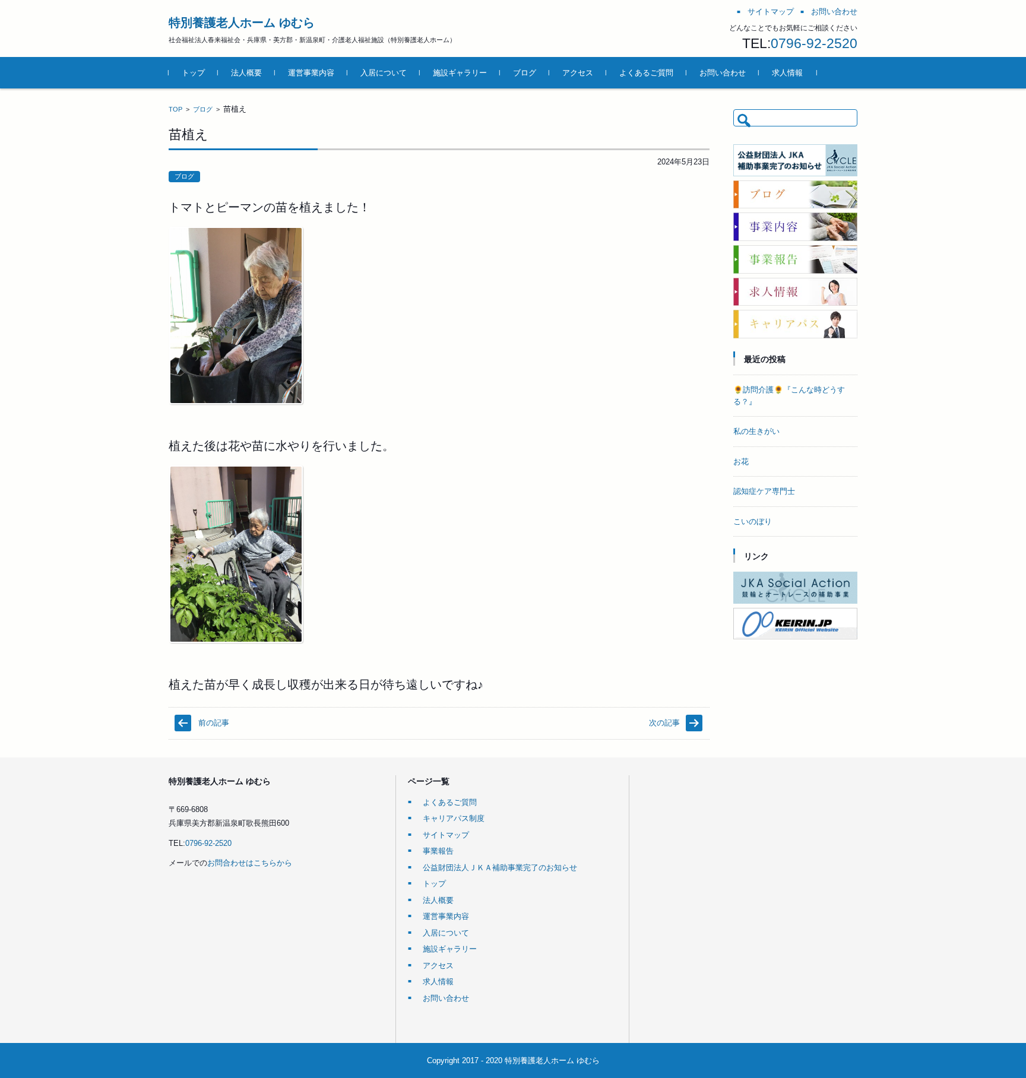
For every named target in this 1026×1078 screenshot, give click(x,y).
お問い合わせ (722, 72)
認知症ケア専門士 (764, 491)
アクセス (577, 72)
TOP (175, 109)
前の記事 (213, 722)
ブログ (524, 72)
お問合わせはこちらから (249, 862)
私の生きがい (756, 431)
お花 (741, 461)
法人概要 (246, 72)
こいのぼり (752, 521)
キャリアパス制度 (453, 818)
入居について (383, 72)
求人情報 (787, 72)
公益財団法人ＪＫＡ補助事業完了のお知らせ (500, 867)
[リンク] (795, 601)
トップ (193, 72)
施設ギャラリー (460, 72)
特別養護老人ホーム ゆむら (242, 22)
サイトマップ (446, 834)
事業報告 (438, 850)
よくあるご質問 (646, 72)
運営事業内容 (311, 72)
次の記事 (664, 722)
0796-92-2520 (814, 43)
